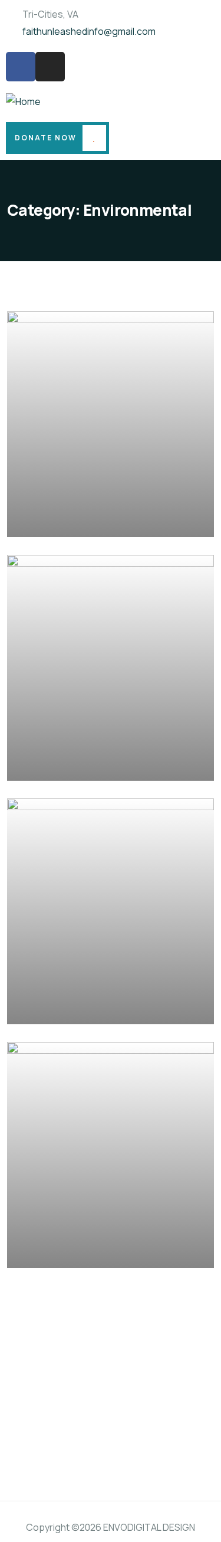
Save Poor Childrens (80, 1007)
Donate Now (46, 138)
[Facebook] (20, 66)
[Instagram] (50, 66)
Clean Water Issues (77, 764)
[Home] (23, 101)
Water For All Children (84, 1250)
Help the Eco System (81, 520)
